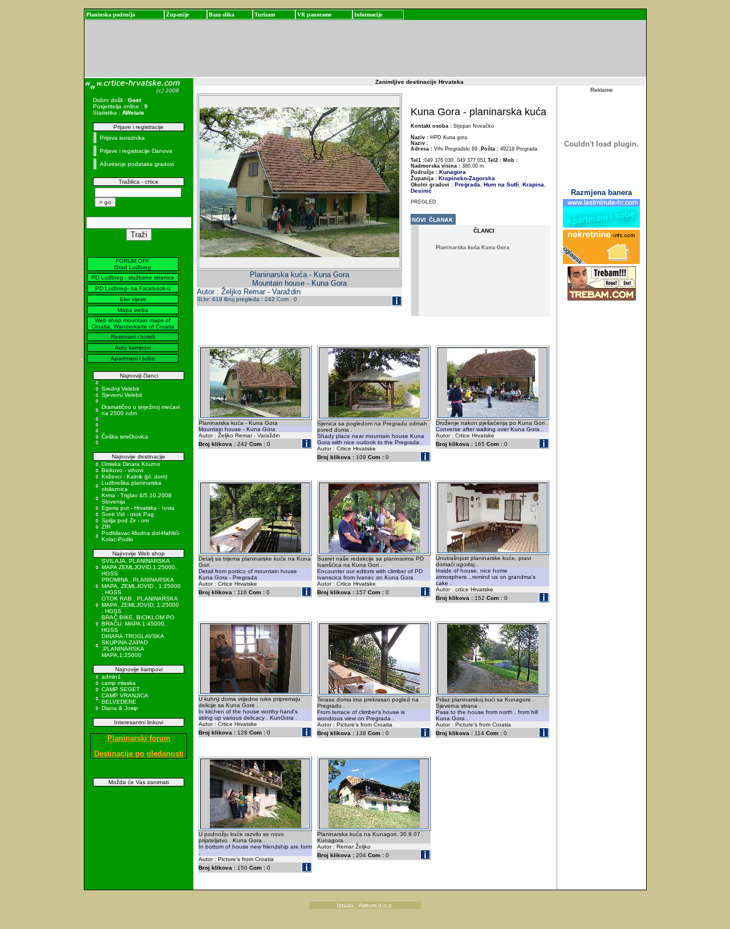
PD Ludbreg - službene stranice (133, 277)
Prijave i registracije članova (136, 151)
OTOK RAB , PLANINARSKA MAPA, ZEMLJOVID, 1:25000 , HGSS (140, 604)
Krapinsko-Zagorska (467, 178)
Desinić (421, 191)
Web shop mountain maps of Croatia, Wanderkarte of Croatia (133, 323)
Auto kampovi (133, 347)
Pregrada (467, 184)
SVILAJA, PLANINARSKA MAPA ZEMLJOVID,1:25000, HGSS (139, 567)
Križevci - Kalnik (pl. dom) (134, 476)
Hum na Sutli (500, 184)
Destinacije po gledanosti (139, 753)
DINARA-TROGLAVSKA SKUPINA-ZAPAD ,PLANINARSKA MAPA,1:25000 (133, 645)
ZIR (106, 527)
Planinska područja (110, 14)
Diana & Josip (120, 708)
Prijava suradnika (122, 138)
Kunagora (452, 172)
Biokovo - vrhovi (122, 470)
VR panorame (314, 14)
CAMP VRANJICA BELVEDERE (125, 698)
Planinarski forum (139, 738)
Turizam (264, 14)
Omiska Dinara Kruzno (131, 464)
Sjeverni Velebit (122, 395)
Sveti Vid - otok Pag (128, 514)
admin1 (111, 677)
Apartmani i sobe (133, 358)
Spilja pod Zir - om (125, 520)
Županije (177, 14)
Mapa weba (132, 310)
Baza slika (221, 14)
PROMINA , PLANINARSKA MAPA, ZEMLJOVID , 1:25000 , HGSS (141, 586)
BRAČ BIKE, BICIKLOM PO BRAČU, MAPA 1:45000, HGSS (138, 623)
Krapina (532, 184)
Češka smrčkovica (125, 436)
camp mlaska (119, 683)
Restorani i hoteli (133, 337)
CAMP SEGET (121, 689)
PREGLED (423, 202)
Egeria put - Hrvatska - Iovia (138, 508)
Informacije (368, 14)
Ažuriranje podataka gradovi (137, 164)
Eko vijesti (133, 299)
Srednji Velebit (120, 389)
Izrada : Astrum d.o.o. (365, 905)
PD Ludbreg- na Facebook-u (133, 288)
